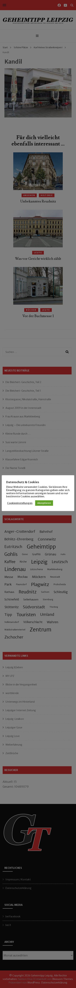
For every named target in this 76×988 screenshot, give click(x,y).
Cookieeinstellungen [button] (20, 503)
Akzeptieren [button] (44, 503)
